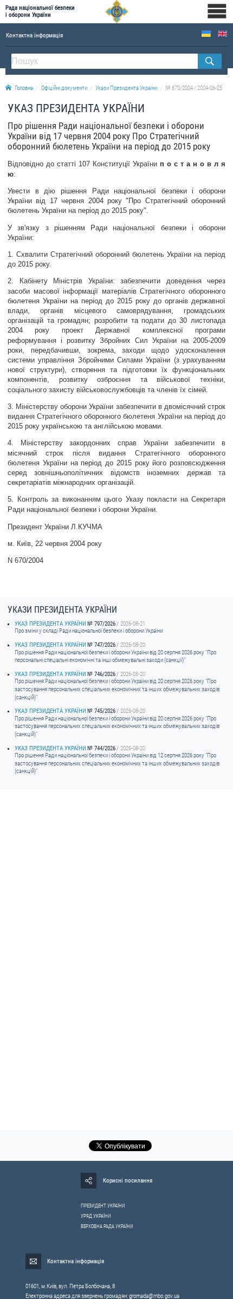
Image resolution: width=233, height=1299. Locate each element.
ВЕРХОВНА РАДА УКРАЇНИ (107, 1226)
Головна (24, 88)
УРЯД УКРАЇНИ (96, 1216)
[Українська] (206, 33)
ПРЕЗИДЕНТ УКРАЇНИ (103, 1206)
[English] (222, 33)
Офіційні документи (64, 88)
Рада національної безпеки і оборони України (40, 11)
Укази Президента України (126, 88)
